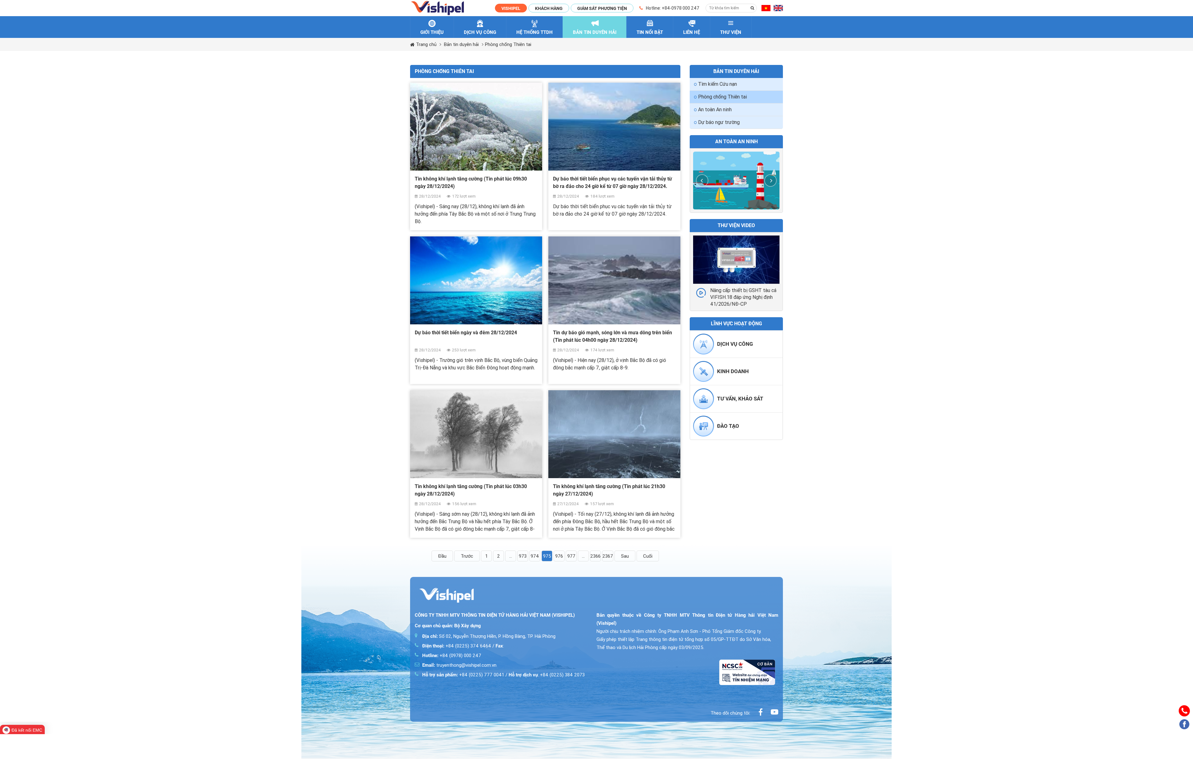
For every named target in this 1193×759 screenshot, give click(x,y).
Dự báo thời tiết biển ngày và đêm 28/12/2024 (466, 333)
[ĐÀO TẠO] (703, 435)
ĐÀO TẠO (728, 426)
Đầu (442, 556)
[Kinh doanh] (703, 380)
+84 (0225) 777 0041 (463, 675)
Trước (467, 556)
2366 (595, 556)
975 (547, 556)
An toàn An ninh (715, 109)
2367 (607, 556)
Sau (625, 556)
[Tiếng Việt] (766, 8)
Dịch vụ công (735, 344)
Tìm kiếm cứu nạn (736, 141)
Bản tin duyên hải (461, 44)
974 (535, 556)
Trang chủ (426, 44)
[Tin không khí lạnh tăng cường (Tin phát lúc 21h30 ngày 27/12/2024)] (614, 434)
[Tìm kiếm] (752, 8)
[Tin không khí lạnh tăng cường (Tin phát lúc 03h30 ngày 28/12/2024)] (476, 434)
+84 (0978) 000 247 (451, 655)
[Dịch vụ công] (703, 353)
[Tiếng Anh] (778, 8)
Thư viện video (736, 225)
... (510, 556)
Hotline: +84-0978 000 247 (672, 8)
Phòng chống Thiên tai (508, 44)
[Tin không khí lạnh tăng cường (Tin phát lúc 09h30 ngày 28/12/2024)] (476, 127)
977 (571, 556)
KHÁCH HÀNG (549, 8)
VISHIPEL (510, 8)
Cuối (647, 556)
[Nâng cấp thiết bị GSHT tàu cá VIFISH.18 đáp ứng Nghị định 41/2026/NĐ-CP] (736, 259)
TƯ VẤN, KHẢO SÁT (740, 399)
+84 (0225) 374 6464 (456, 646)
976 (559, 556)
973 (523, 556)
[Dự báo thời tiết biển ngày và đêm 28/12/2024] (476, 280)
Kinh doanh (733, 371)
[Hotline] (1184, 710)
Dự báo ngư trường (719, 122)
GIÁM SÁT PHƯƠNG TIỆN (602, 8)
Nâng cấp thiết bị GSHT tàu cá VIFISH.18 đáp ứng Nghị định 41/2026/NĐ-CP (743, 297)
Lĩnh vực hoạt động (736, 324)
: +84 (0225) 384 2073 (547, 675)
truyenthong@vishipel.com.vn (459, 665)
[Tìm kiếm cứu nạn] (736, 180)
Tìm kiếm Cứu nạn (717, 84)
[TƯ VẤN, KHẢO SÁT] (703, 407)
